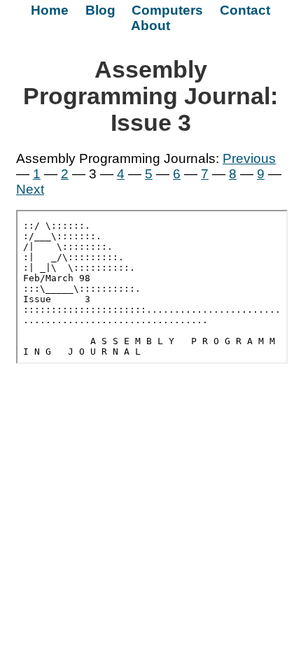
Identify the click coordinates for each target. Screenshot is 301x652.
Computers (167, 10)
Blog (100, 10)
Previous (249, 158)
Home (50, 10)
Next (30, 189)
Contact (245, 10)
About (150, 25)
